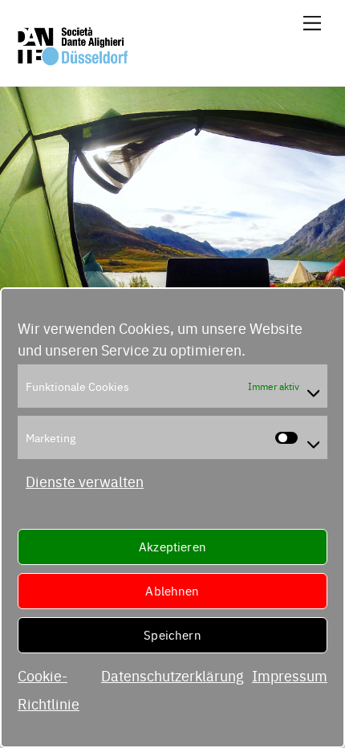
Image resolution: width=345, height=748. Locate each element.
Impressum (289, 675)
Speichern (172, 634)
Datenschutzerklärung (172, 675)
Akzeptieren (172, 546)
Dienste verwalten (85, 481)
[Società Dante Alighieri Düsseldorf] (73, 59)
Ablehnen (172, 590)
